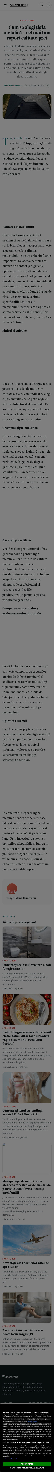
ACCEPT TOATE (27, 1464)
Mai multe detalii (32, 1421)
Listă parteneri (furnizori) (10, 1458)
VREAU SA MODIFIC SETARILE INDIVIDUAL (27, 1468)
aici (14, 1433)
